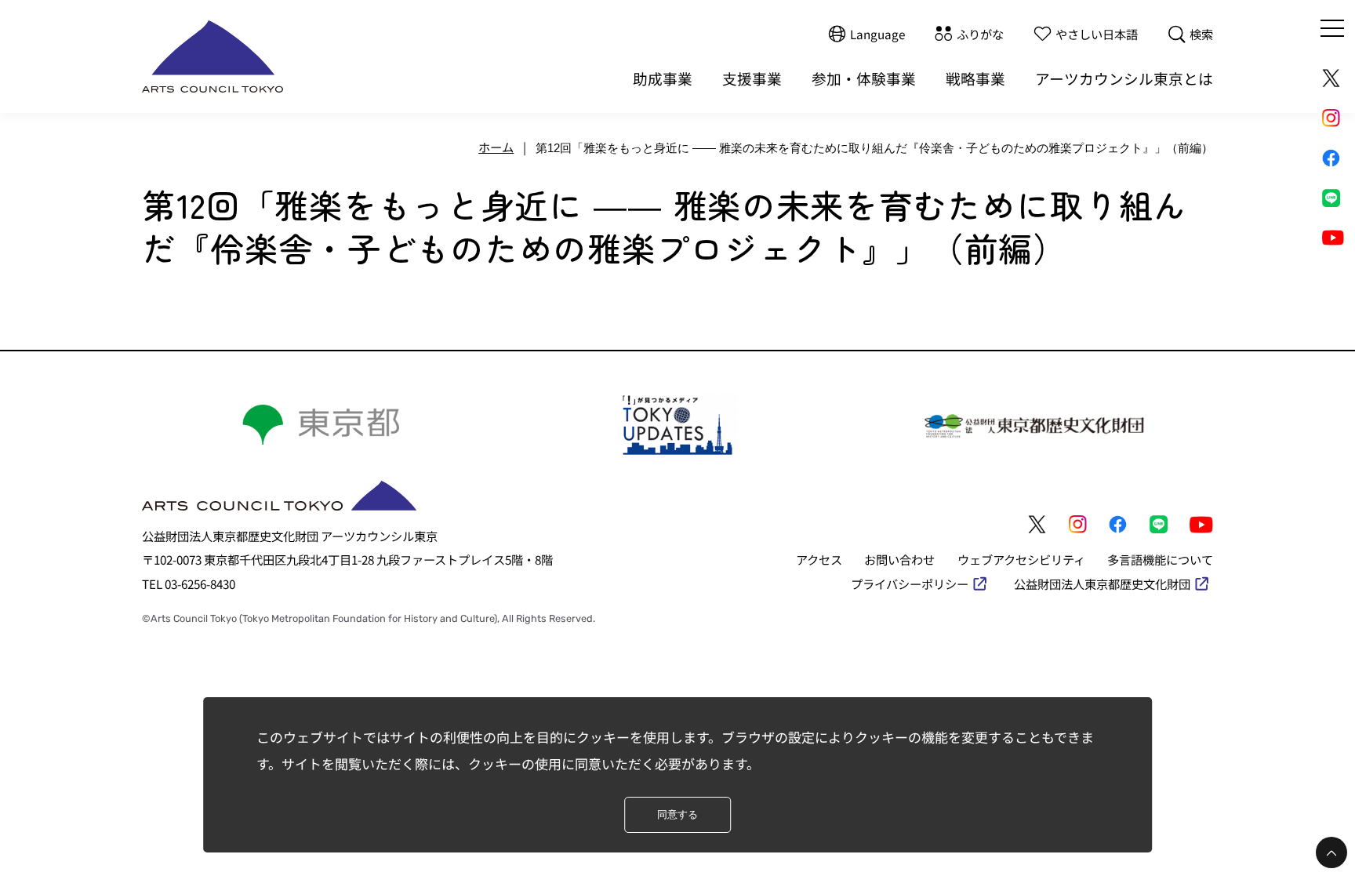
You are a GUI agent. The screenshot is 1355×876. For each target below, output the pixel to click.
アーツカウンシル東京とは (1124, 78)
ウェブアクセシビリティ (1021, 559)
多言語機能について (1160, 559)
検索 (1201, 33)
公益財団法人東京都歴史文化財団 (1102, 583)
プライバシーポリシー (909, 583)
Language (877, 33)
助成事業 (662, 78)
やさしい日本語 (1096, 33)
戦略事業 (975, 78)
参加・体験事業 (864, 78)
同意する (677, 814)
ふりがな (980, 33)
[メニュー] (1332, 28)
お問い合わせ (899, 559)
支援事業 (752, 78)
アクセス (819, 559)
